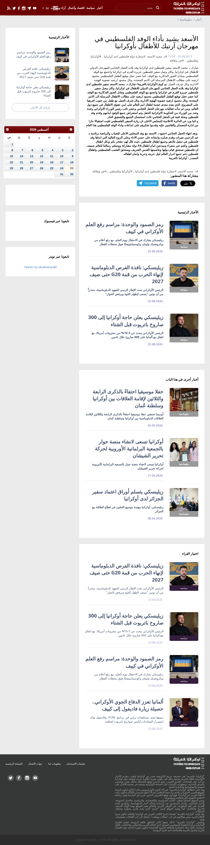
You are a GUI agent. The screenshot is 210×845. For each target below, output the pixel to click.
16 (71, 162)
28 (21, 168)
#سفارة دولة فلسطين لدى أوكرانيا (124, 56)
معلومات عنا (54, 763)
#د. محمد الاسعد (157, 56)
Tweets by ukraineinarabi (40, 267)
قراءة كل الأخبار (40, 107)
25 (51, 168)
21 (21, 162)
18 (51, 162)
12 (41, 156)
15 (11, 156)
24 (61, 168)
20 (31, 162)
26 (41, 168)
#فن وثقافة (177, 60)
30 (71, 174)
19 (41, 162)
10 (61, 156)
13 (31, 156)
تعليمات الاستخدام (76, 763)
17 (61, 162)
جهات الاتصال (35, 763)
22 (11, 162)
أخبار (198, 19)
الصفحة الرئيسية (14, 763)
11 (51, 156)
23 (71, 168)
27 (31, 168)
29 (11, 168)
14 (21, 156)
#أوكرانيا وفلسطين (120, 171)
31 (61, 174)
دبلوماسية (186, 19)
